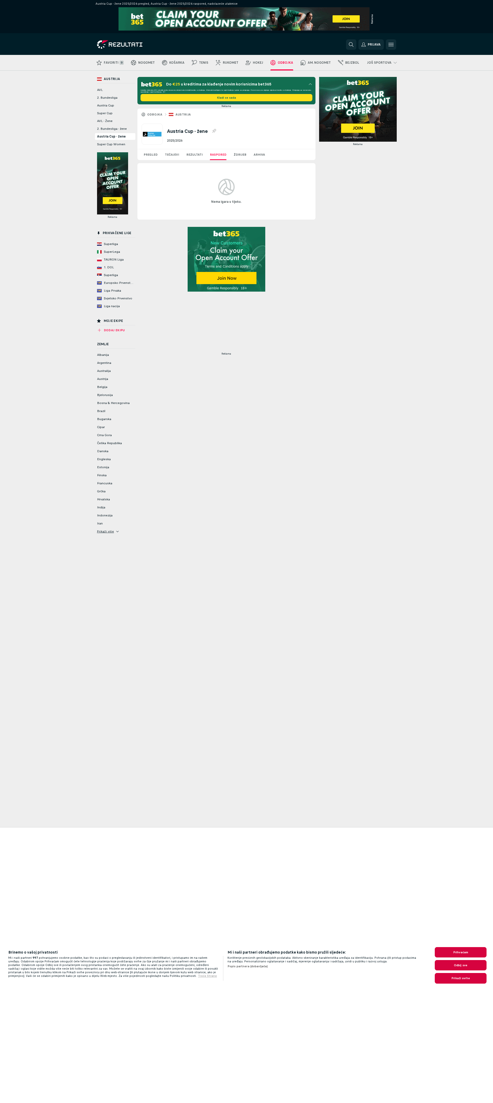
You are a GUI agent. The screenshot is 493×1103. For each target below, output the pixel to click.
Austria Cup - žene (111, 136)
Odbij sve (460, 965)
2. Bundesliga (107, 98)
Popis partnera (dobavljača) (247, 966)
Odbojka (155, 114)
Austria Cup (105, 105)
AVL (100, 90)
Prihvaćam (460, 952)
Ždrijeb (240, 154)
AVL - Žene (105, 121)
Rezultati (194, 154)
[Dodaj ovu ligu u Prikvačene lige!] (214, 131)
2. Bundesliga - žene (112, 129)
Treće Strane (207, 976)
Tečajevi (172, 154)
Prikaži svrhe (460, 978)
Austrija (183, 114)
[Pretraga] (351, 44)
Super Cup (105, 113)
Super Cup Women (111, 144)
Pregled (151, 154)
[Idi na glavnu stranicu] (132, 44)
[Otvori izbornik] (391, 44)
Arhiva (259, 154)
